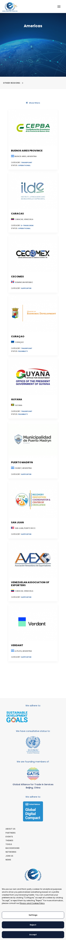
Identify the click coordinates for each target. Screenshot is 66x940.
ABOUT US (10, 829)
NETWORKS (11, 852)
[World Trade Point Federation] (9, 6)
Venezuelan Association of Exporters (30, 584)
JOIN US (9, 856)
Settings (33, 915)
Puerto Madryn (22, 462)
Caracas (17, 213)
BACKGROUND (12, 848)
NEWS (8, 859)
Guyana (16, 399)
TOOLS (9, 844)
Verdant (17, 645)
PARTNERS (11, 832)
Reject (33, 924)
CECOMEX (17, 276)
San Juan (17, 522)
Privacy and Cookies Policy (32, 903)
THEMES (9, 840)
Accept (33, 934)
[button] (59, 6)
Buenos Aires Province (27, 150)
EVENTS (9, 836)
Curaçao (17, 336)
